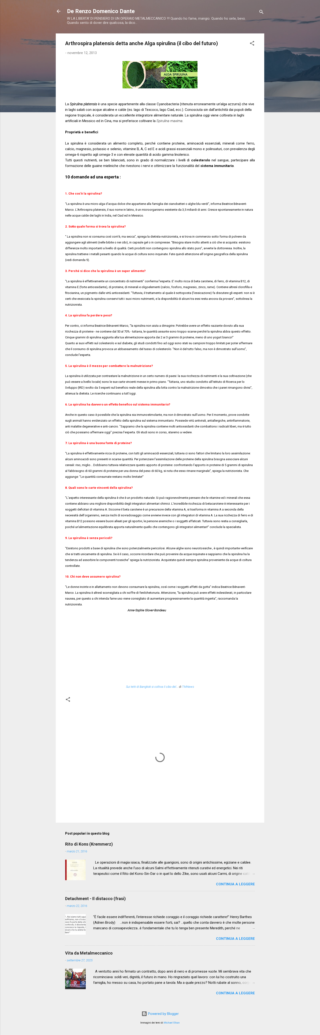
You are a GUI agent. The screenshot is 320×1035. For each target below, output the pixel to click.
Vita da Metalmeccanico (89, 953)
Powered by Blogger (163, 1014)
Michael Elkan (172, 1022)
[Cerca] (261, 13)
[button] (252, 44)
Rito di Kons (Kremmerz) (89, 844)
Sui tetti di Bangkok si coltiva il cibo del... (152, 686)
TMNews (188, 686)
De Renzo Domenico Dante (101, 11)
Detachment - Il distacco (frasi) (95, 898)
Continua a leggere (235, 884)
